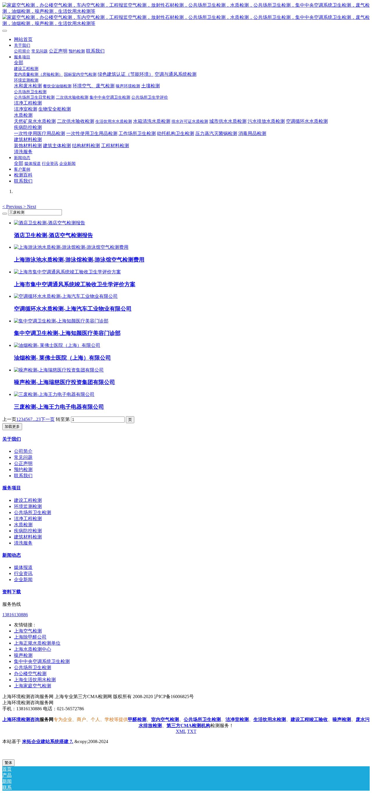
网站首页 (23, 39)
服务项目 (11, 487)
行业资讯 (23, 573)
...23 (37, 419)
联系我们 (23, 475)
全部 (18, 62)
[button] (12, 206)
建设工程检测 (28, 500)
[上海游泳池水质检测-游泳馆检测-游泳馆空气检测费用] (71, 247)
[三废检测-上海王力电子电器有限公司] (54, 394)
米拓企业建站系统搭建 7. (47, 741)
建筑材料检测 (28, 536)
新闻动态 (11, 555)
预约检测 (23, 469)
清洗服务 (23, 542)
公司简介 (23, 451)
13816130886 (15, 614)
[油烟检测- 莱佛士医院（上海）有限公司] (57, 345)
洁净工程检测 (28, 518)
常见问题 (23, 457)
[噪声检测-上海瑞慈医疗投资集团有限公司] (59, 369)
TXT (191, 731)
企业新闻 (23, 579)
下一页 (48, 419)
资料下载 (11, 591)
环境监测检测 (28, 506)
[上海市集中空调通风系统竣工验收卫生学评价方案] (67, 271)
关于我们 (11, 439)
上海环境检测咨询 (21, 719)
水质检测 (23, 524)
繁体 (8, 762)
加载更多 (12, 426)
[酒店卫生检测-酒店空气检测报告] (49, 222)
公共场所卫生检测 (32, 512)
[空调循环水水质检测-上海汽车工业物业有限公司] (66, 296)
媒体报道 (23, 567)
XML (181, 731)
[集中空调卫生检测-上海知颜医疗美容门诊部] (61, 320)
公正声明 (23, 463)
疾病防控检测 (28, 530)
